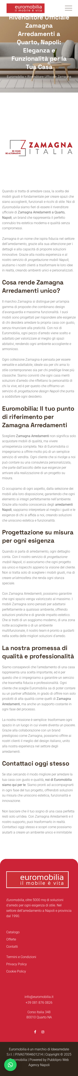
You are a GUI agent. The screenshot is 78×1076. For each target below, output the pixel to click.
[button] (10, 1065)
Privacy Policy (16, 964)
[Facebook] (35, 1032)
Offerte (11, 939)
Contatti (12, 947)
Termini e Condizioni (21, 957)
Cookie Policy (16, 971)
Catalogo (13, 932)
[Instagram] (43, 1032)
